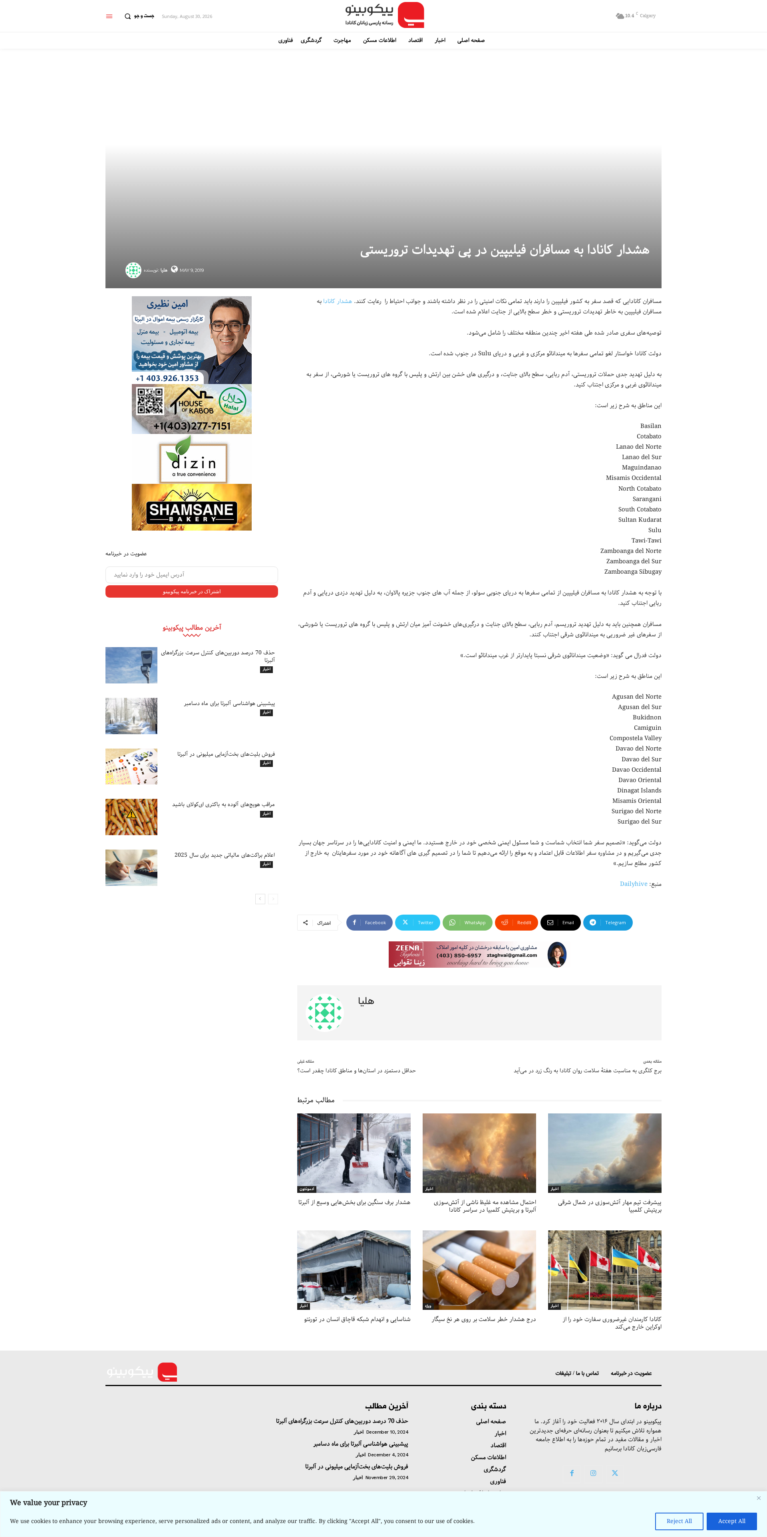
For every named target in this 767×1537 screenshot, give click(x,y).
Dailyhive (634, 884)
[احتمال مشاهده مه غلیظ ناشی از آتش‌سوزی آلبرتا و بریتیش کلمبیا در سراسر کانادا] (479, 1153)
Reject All (679, 1521)
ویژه (428, 1306)
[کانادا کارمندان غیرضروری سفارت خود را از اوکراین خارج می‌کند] (605, 1270)
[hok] (192, 409)
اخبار (266, 669)
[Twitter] (615, 1474)
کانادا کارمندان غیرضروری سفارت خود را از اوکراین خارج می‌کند (612, 1323)
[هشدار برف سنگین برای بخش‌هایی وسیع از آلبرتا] (354, 1153)
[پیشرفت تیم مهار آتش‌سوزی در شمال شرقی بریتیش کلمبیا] (605, 1153)
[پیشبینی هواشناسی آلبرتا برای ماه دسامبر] (131, 716)
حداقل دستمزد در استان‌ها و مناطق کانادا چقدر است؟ (356, 1071)
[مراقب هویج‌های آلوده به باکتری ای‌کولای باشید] (131, 817)
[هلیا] (134, 270)
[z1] (479, 954)
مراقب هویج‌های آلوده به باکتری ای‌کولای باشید (223, 804)
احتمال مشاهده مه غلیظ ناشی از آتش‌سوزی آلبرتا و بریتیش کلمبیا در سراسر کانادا (485, 1206)
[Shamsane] (192, 507)
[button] (137, 16)
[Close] (758, 1498)
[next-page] (260, 899)
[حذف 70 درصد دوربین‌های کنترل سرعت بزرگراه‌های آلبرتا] (131, 665)
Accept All (731, 1521)
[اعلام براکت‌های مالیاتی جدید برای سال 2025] (131, 868)
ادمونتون (307, 1189)
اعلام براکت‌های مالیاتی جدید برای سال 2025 (225, 855)
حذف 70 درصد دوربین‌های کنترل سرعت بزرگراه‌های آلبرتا (218, 656)
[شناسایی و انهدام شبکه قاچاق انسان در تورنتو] (354, 1270)
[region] (383, 1514)
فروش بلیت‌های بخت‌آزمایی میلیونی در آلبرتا (226, 754)
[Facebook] (571, 1474)
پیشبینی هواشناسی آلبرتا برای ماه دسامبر (229, 703)
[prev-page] (273, 899)
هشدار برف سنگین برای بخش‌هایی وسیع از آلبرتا (354, 1202)
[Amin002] (192, 340)
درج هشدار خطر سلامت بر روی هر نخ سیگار (483, 1319)
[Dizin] (192, 459)
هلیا (164, 270)
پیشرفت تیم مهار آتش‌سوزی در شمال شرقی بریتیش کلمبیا (610, 1206)
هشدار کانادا (337, 301)
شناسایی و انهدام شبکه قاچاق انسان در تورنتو (357, 1319)
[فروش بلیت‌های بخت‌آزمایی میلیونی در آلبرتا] (131, 767)
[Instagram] (593, 1474)
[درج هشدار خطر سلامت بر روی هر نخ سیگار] (479, 1270)
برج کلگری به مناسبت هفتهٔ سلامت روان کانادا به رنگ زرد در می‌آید (588, 1071)
